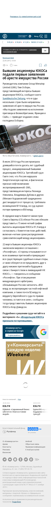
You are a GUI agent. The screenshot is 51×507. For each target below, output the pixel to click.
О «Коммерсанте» (10, 441)
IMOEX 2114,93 (36, 42)
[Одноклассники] (20, 459)
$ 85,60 (10, 42)
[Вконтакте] (10, 459)
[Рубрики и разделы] (46, 36)
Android (29, 441)
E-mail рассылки (32, 449)
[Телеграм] (5, 459)
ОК (45, 50)
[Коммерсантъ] (5, 36)
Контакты (7, 447)
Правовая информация (35, 447)
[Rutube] (26, 459)
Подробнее (16, 502)
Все (19, 399)
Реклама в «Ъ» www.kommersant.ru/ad (25, 16)
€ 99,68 (18, 42)
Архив (5, 444)
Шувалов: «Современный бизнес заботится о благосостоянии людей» (16, 411)
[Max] (31, 459)
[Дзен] (15, 459)
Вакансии (7, 452)
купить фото (38, 155)
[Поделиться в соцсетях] (45, 65)
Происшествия (8, 58)
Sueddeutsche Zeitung (14, 98)
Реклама (6, 449)
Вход (36, 36)
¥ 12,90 (26, 42)
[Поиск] (41, 36)
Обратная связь (32, 444)
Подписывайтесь (14, 335)
